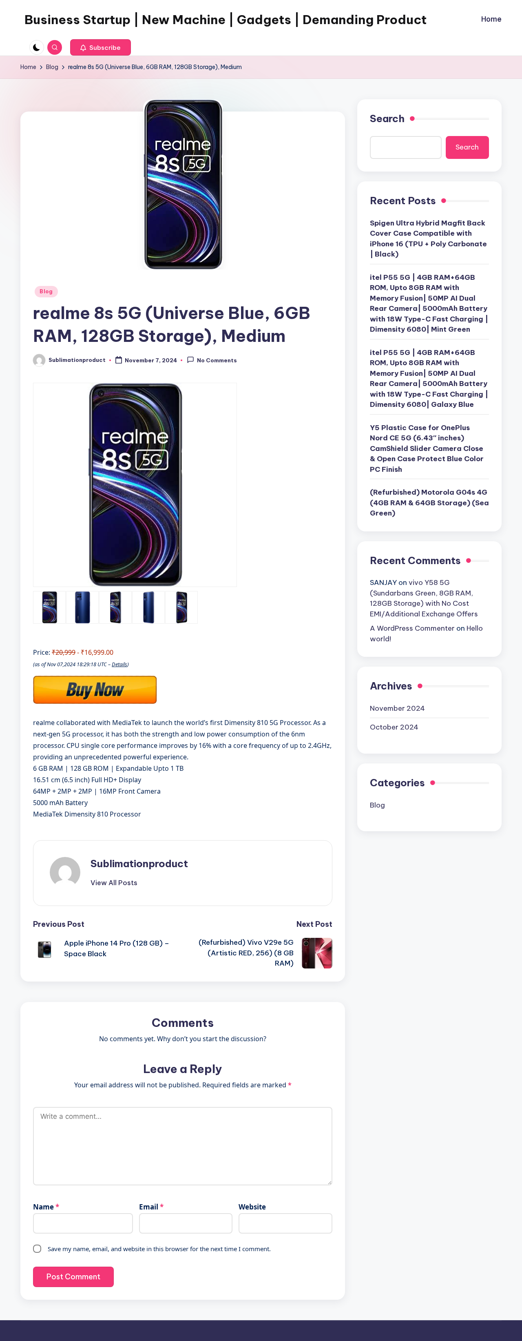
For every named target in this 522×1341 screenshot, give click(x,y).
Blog (46, 291)
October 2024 (394, 727)
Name (46, 1207)
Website (252, 1207)
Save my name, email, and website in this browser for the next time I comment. (159, 1249)
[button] (100, 47)
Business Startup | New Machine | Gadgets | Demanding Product (225, 19)
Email (151, 1207)
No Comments (217, 360)
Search (387, 118)
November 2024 (397, 707)
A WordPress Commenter (412, 628)
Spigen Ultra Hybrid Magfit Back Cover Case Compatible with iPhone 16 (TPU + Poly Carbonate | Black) (428, 238)
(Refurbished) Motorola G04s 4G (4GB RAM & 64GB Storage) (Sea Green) (429, 503)
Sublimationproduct (139, 863)
